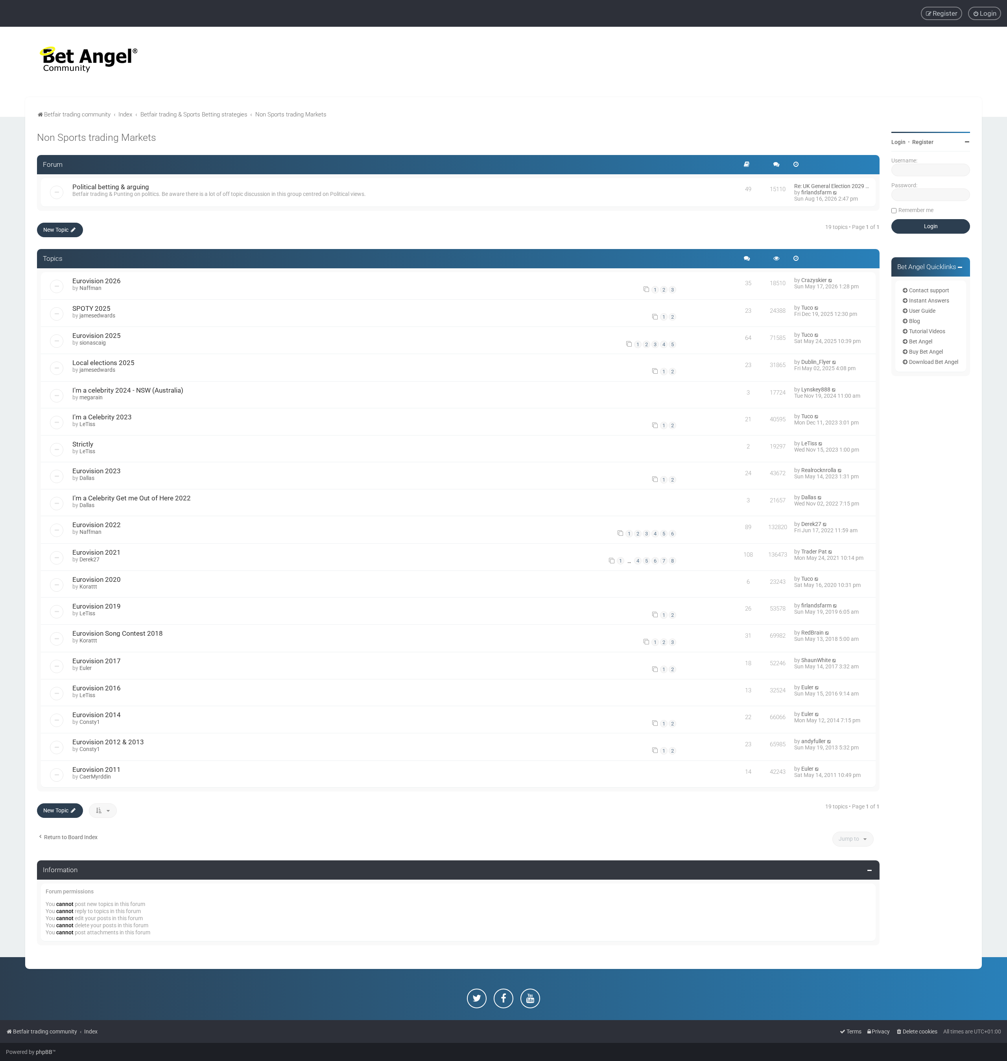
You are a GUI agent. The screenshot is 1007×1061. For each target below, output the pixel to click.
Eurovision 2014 (96, 715)
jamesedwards (97, 315)
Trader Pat (814, 551)
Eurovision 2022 (96, 525)
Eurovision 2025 (96, 336)
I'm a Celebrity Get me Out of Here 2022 (131, 498)
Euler (85, 668)
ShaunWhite (816, 660)
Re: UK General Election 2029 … (831, 186)
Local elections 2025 (103, 363)
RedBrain (812, 632)
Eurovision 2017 (96, 661)
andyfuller (813, 741)
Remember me (915, 210)
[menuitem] (984, 13)
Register (922, 142)
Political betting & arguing (110, 187)
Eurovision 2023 (96, 471)
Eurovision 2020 (96, 579)
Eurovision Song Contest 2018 (117, 633)
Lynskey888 (815, 389)
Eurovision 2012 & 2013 (108, 742)
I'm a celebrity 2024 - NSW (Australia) (127, 390)
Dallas (86, 478)
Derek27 (811, 524)
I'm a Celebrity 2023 (102, 417)
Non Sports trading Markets (96, 137)
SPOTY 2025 (91, 308)
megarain (91, 397)
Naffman (90, 288)
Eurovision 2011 (96, 769)
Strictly (82, 444)
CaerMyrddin (95, 776)
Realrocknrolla (818, 470)
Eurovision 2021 (96, 552)
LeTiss (87, 424)
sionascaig (92, 343)
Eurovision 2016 (96, 688)
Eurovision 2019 (96, 606)
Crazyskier (814, 280)
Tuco (807, 307)
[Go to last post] (830, 280)
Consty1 (89, 722)
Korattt (88, 586)
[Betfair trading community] (79, 61)
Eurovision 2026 (96, 281)
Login (898, 142)
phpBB (44, 1052)
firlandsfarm (816, 192)
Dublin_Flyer (816, 362)
